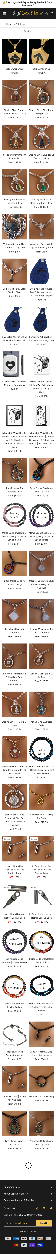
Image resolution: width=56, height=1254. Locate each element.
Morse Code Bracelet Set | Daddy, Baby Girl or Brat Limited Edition (41, 770)
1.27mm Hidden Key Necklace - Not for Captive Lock (41, 869)
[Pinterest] (44, 1208)
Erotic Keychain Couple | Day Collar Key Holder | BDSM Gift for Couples (41, 292)
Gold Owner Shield (15, 69)
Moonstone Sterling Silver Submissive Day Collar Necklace (41, 584)
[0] (52, 13)
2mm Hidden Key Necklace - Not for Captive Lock (14, 869)
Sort (26, 31)
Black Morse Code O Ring (41, 1096)
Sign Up (44, 1223)
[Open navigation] (4, 13)
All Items (20, 24)
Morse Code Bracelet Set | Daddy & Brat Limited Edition (41, 1007)
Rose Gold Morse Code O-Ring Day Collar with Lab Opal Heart (14, 770)
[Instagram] (37, 1208)
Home (9, 24)
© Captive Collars (28, 1231)
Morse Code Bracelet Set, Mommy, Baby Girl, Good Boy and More (14, 536)
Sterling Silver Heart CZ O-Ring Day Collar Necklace (14, 677)
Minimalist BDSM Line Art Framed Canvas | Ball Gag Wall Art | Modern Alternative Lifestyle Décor (14, 440)
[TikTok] (51, 1208)
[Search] (46, 13)
